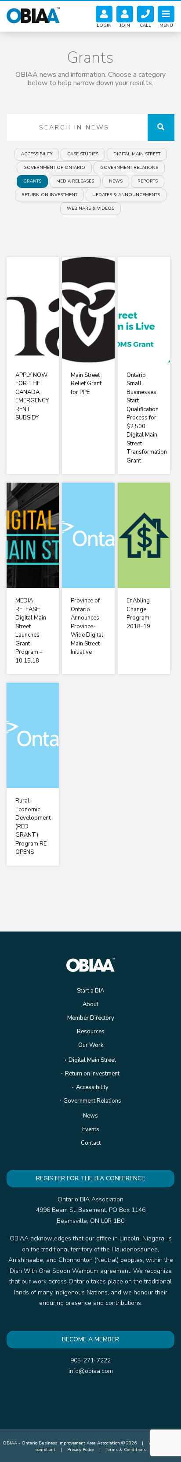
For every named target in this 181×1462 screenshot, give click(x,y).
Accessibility (36, 154)
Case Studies (82, 154)
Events (90, 1129)
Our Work (90, 1045)
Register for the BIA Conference (90, 1178)
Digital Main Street (136, 154)
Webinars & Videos (90, 208)
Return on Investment (49, 195)
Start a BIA (90, 991)
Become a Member (90, 1339)
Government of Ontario (54, 168)
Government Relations (129, 168)
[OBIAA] (33, 14)
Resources (91, 1032)
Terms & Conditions (126, 1450)
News (116, 181)
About (90, 1004)
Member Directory (90, 1018)
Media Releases (75, 181)
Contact (91, 1143)
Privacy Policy (80, 1450)
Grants (32, 181)
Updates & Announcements (126, 195)
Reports (148, 181)
